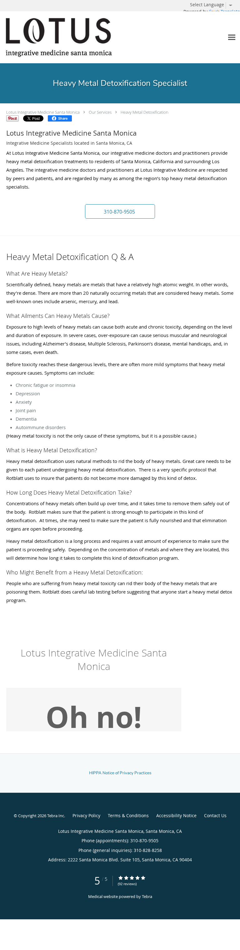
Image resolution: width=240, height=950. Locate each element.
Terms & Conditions (128, 815)
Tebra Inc (55, 815)
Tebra (147, 896)
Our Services (100, 112)
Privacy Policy (86, 815)
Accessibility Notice (176, 815)
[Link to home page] (79, 37)
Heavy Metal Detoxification (144, 112)
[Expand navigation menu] (232, 37)
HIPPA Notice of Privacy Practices (120, 773)
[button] (120, 211)
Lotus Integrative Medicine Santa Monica (43, 112)
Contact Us (215, 815)
